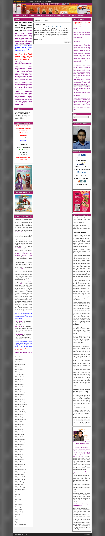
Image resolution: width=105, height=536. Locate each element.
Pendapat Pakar (39, 25)
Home (17, 15)
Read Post (67, 42)
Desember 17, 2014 (45, 26)
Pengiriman (81, 15)
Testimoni (32, 15)
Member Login (61, 15)
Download (39, 15)
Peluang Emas (70, 15)
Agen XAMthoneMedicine (21, 1)
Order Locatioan (50, 15)
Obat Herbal (55, 26)
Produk (24, 15)
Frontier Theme (87, 534)
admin (37, 26)
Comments (62, 26)
